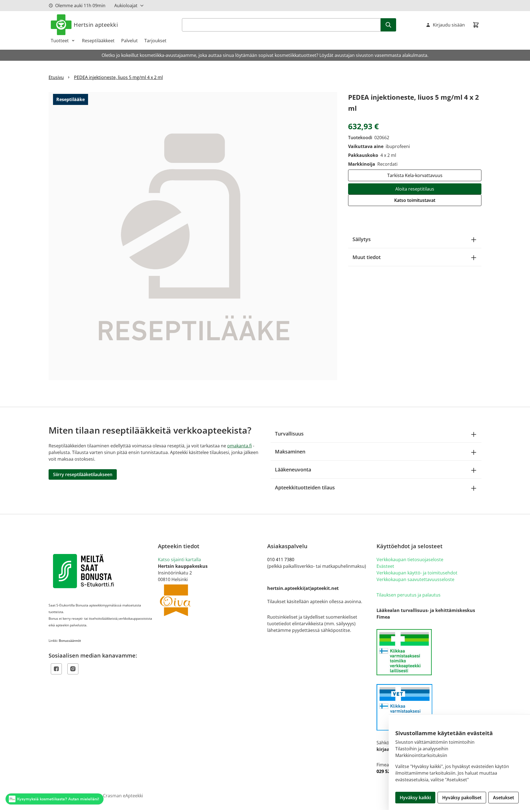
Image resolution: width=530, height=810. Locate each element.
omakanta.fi (239, 446)
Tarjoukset (155, 41)
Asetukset (503, 798)
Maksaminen (290, 451)
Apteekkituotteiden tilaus (305, 487)
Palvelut (129, 41)
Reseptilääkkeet (98, 41)
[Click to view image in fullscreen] (193, 236)
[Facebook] (56, 668)
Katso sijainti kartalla (179, 559)
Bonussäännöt (70, 640)
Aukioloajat (125, 5)
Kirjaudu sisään (449, 25)
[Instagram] (72, 668)
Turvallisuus (289, 433)
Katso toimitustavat (414, 200)
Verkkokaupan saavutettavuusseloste (415, 579)
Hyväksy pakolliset (461, 798)
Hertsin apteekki (96, 24)
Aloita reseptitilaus (414, 189)
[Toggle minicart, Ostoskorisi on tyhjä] (475, 24)
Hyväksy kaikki (415, 798)
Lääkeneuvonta (293, 469)
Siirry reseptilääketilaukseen (82, 474)
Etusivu (56, 77)
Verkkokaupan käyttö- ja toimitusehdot (417, 573)
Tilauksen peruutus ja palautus (409, 595)
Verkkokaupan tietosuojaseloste (410, 559)
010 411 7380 (280, 559)
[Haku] (388, 24)
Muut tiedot (367, 257)
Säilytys (362, 239)
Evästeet (385, 566)
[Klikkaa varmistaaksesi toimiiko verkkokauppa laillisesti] (429, 652)
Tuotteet (60, 41)
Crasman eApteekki (123, 796)
